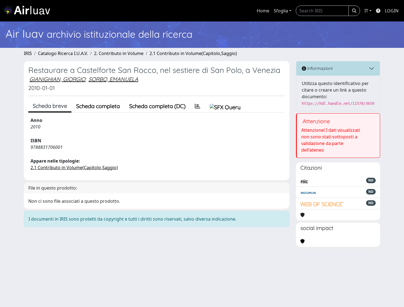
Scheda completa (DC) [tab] (157, 106)
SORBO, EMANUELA (113, 79)
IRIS (28, 53)
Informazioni (319, 68)
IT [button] (366, 11)
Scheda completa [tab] (98, 106)
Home (263, 11)
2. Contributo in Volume (118, 53)
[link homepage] (28, 10)
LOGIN (392, 11)
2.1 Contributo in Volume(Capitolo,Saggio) (193, 53)
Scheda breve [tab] (50, 105)
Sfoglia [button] (281, 11)
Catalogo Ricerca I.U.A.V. (63, 53)
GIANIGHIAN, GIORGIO (57, 79)
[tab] (197, 106)
